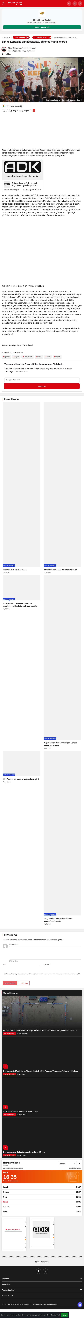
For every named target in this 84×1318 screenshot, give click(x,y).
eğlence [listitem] (6, 357)
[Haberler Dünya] (16, 3)
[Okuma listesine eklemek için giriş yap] (34, 110)
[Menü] (4, 3)
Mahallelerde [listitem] (27, 357)
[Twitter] (45, 1271)
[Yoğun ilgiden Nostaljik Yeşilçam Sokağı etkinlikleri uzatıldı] (62, 662)
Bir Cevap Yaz (10, 935)
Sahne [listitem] (39, 357)
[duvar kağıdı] (22, 177)
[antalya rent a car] (14, 1234)
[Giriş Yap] (80, 3)
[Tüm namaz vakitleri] (79, 1163)
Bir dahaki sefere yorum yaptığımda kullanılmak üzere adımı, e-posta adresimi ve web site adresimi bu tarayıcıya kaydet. (42, 974)
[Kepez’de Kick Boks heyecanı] (21, 487)
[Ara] (69, 3)
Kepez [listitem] (16, 357)
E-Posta (47, 964)
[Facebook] (38, 1271)
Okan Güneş (13, 48)
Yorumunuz (13, 944)
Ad (4, 964)
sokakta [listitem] (57, 357)
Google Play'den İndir (42, 27)
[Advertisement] (42, 131)
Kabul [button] (64, 1315)
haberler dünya (51, 1304)
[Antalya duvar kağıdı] (42, 1233)
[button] (75, 3)
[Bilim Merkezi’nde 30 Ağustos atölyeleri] (62, 487)
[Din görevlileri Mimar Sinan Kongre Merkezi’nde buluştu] (62, 838)
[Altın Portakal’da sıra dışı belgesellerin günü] (21, 838)
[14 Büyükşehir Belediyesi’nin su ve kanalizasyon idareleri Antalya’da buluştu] (21, 662)
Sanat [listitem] (48, 357)
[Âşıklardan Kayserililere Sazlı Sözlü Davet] (42, 1097)
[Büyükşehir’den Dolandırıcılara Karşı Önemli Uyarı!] (42, 1138)
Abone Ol (42, 386)
